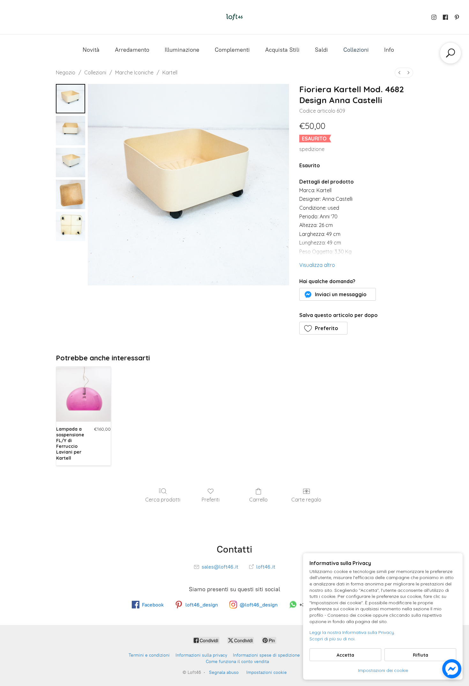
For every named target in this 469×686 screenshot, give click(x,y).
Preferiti (211, 499)
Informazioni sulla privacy (201, 655)
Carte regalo (306, 499)
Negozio (65, 72)
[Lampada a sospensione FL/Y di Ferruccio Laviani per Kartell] (83, 394)
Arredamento (132, 49)
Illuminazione (182, 49)
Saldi (321, 49)
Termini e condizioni (149, 655)
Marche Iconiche (134, 72)
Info (389, 49)
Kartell (169, 72)
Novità (91, 49)
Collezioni (356, 49)
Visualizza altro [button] (317, 265)
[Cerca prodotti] (450, 53)
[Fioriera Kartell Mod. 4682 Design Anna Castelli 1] (70, 130)
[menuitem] (399, 72)
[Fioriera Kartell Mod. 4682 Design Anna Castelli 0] (70, 98)
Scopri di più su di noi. (332, 639)
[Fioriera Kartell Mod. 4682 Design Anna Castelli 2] (70, 162)
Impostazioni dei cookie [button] (383, 670)
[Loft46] (234, 17)
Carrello (258, 499)
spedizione (311, 149)
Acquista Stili (282, 49)
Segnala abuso (224, 672)
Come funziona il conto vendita (237, 661)
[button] (337, 294)
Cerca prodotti (162, 499)
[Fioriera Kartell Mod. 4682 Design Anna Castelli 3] (70, 194)
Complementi (232, 49)
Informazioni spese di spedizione (266, 655)
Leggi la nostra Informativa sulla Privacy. (352, 632)
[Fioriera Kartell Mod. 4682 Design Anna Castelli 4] (70, 226)
